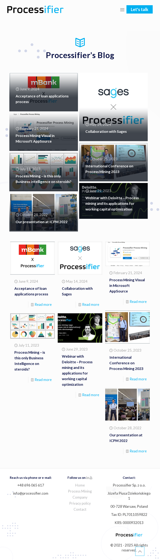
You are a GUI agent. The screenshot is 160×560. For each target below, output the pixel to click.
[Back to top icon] (139, 551)
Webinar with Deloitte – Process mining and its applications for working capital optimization (112, 203)
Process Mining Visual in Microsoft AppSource (127, 285)
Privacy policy (80, 503)
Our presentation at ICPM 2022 (42, 222)
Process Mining (80, 491)
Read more (43, 304)
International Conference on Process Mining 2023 (126, 363)
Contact (80, 509)
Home (80, 485)
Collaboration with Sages (106, 131)
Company (80, 497)
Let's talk (139, 9)
